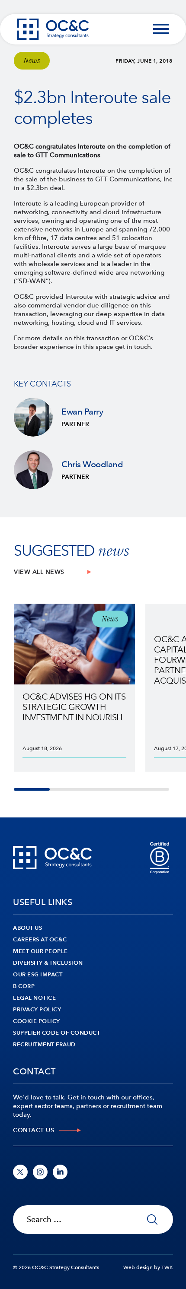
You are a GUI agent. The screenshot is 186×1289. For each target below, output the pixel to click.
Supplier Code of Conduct (56, 1032)
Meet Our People (40, 951)
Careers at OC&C (40, 939)
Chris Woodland (93, 469)
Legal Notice (34, 997)
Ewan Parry (93, 417)
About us (27, 928)
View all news (39, 572)
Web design (138, 1267)
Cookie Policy (36, 1021)
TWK (167, 1267)
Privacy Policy (37, 1009)
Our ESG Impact (37, 974)
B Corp (24, 986)
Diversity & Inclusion (48, 963)
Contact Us (33, 1130)
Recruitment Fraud (44, 1044)
